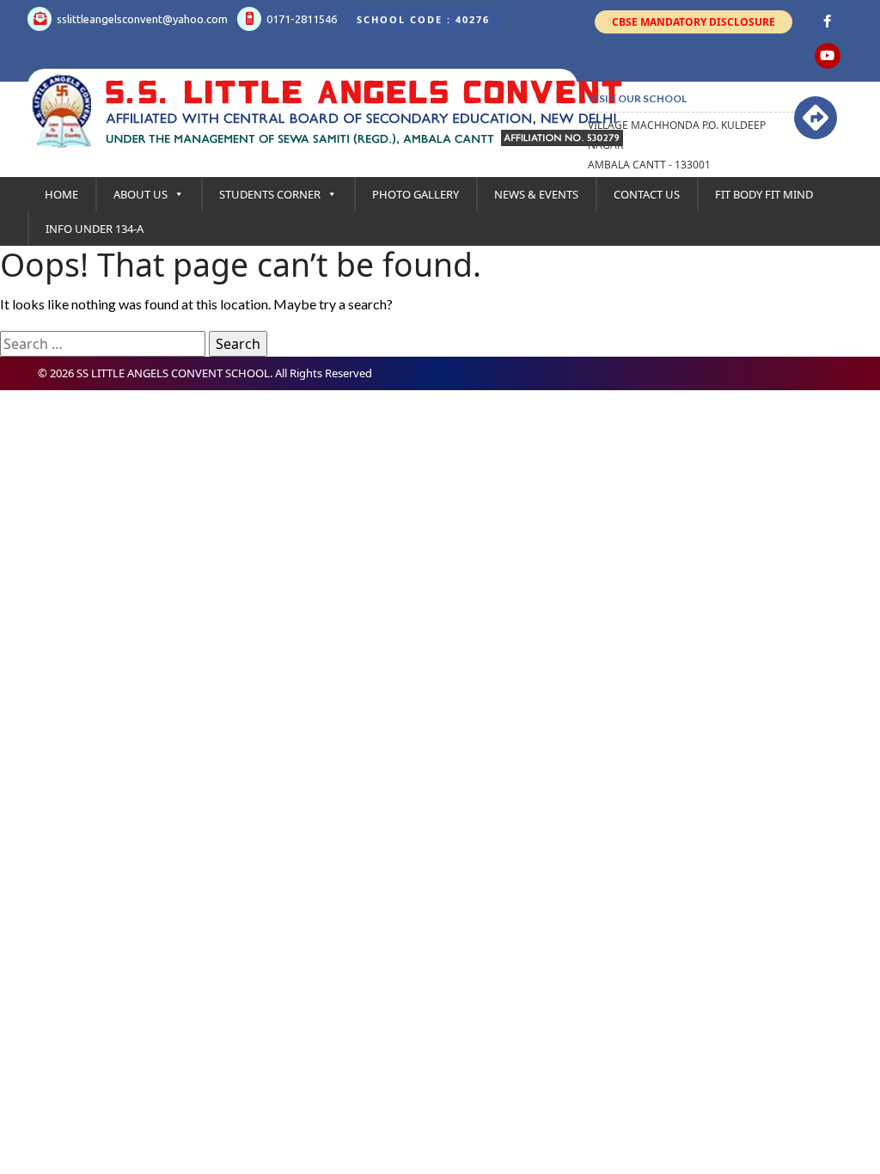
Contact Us (647, 194)
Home (61, 194)
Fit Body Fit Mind (764, 194)
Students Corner (270, 194)
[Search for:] (102, 344)
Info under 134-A (95, 228)
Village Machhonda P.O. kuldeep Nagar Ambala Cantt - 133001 (677, 145)
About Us (140, 194)
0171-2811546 (300, 19)
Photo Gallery (415, 194)
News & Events (536, 194)
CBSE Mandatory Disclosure (693, 22)
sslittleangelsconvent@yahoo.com (141, 19)
